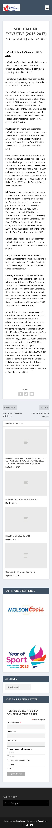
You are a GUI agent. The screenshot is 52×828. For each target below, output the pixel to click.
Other (11, 768)
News (43, 39)
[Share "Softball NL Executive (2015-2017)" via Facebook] (20, 394)
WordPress (43, 821)
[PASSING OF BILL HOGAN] (26, 519)
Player (11, 764)
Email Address (14, 722)
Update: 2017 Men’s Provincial (20, 572)
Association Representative (19, 761)
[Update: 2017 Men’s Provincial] (26, 555)
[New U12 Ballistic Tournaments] (26, 483)
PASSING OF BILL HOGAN (17, 535)
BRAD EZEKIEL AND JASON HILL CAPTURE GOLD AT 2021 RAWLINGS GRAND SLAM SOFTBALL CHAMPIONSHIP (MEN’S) (25, 461)
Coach (11, 753)
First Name (11, 732)
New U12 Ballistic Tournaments (21, 499)
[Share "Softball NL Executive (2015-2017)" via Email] (31, 394)
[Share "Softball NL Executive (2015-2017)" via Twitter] (26, 394)
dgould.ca (20, 821)
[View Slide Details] (26, 609)
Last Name (11, 740)
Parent (11, 757)
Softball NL (20, 39)
